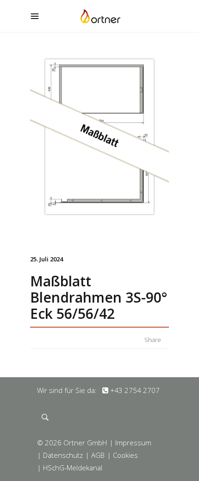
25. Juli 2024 (46, 259)
